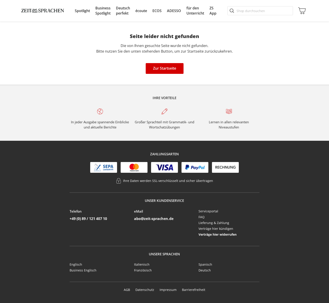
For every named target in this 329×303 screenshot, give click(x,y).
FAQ (202, 217)
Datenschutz (144, 290)
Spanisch (205, 264)
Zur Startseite (164, 68)
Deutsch (205, 270)
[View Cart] (301, 10)
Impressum (168, 290)
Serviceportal (208, 211)
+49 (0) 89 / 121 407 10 (88, 218)
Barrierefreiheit (193, 290)
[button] (82, 10)
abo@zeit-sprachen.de (153, 218)
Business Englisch (83, 270)
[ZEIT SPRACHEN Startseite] (42, 10)
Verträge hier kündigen (216, 228)
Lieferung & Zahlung (214, 223)
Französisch (143, 270)
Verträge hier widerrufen (218, 234)
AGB (127, 290)
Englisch (76, 264)
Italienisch (142, 264)
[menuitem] (82, 10)
